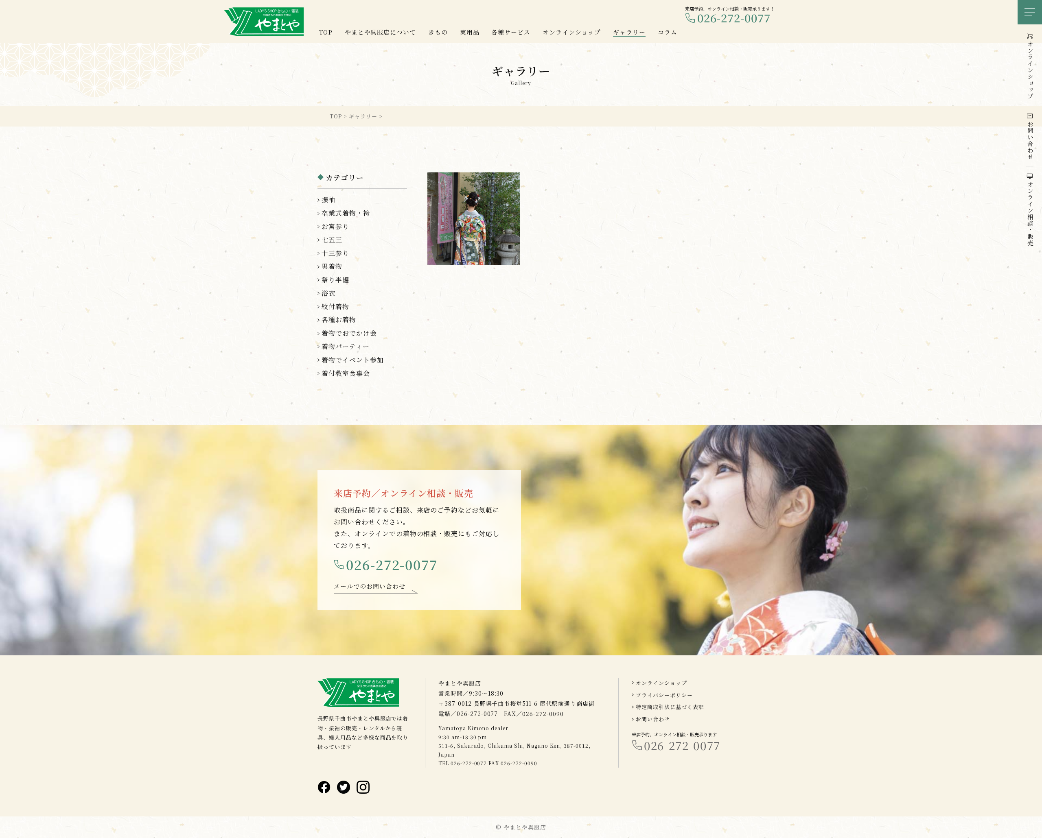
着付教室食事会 (346, 373)
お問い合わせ (653, 719)
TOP (326, 32)
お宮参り (335, 226)
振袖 (328, 199)
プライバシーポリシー (664, 695)
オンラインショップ (661, 683)
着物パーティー (346, 346)
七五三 (332, 239)
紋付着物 (335, 306)
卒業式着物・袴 (346, 213)
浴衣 (328, 293)
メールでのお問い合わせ (369, 586)
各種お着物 (339, 319)
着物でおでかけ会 (349, 333)
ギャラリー (629, 32)
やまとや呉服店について (380, 32)
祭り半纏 (335, 279)
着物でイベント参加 (353, 359)
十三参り (335, 253)
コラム (667, 32)
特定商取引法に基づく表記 (670, 707)
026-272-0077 (734, 18)
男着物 (332, 266)
